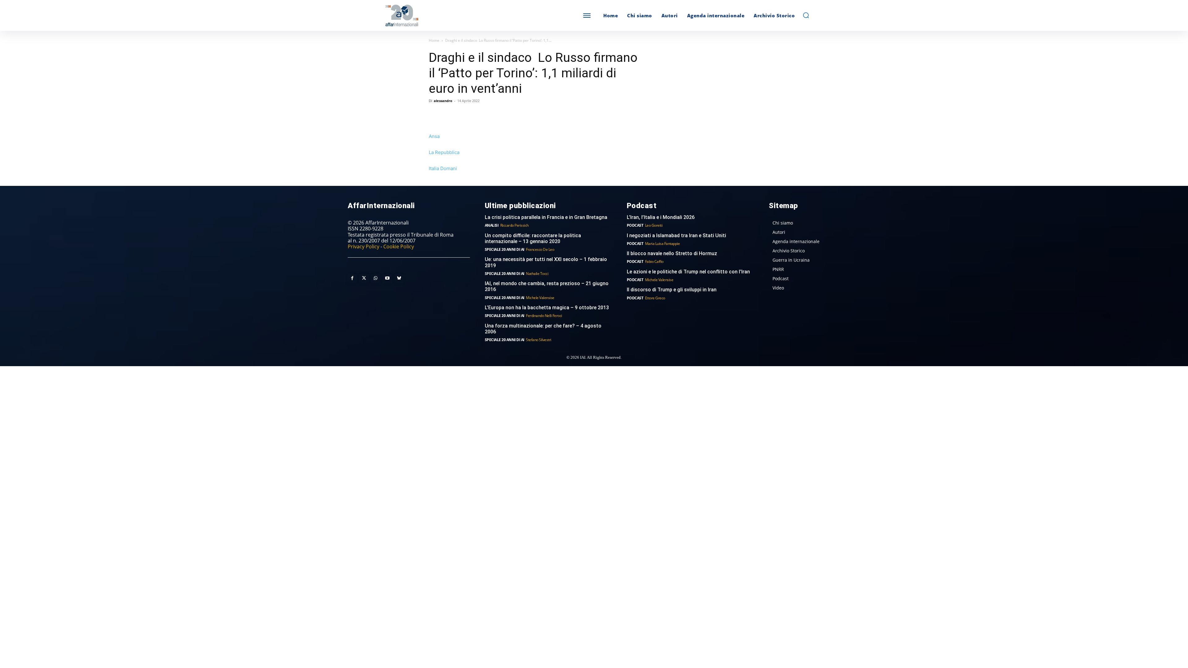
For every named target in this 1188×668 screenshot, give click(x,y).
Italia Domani (443, 168)
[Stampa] (506, 115)
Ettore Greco (655, 298)
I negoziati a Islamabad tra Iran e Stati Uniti (676, 235)
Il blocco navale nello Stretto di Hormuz (672, 253)
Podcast (635, 225)
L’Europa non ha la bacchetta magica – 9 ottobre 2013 (547, 307)
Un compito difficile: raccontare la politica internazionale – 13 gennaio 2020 (533, 238)
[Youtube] (387, 278)
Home (434, 40)
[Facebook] (435, 115)
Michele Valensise (540, 297)
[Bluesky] (399, 278)
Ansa (434, 136)
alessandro (443, 100)
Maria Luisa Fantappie (662, 243)
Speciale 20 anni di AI (504, 249)
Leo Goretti (654, 225)
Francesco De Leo (540, 249)
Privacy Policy (363, 246)
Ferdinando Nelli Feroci (544, 315)
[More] (520, 115)
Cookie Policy (398, 246)
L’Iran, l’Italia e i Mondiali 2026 (661, 217)
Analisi (492, 225)
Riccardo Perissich (514, 225)
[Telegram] (477, 115)
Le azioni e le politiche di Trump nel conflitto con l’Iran (688, 272)
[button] (806, 15)
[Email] (492, 115)
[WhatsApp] (463, 115)
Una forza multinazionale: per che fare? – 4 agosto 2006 (543, 329)
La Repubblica (444, 152)
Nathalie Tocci (537, 273)
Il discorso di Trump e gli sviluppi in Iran (672, 290)
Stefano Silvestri (538, 339)
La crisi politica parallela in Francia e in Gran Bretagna (546, 217)
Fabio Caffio (654, 261)
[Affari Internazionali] (432, 16)
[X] (449, 115)
